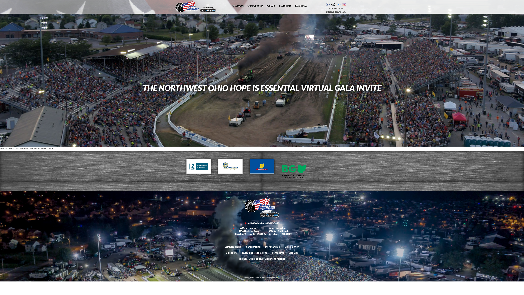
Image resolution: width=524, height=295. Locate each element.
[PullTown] (195, 10)
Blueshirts (285, 5)
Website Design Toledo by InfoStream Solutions (260, 277)
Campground (255, 5)
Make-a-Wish (292, 246)
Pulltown (238, 5)
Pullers (271, 5)
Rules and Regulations (254, 252)
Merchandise (272, 246)
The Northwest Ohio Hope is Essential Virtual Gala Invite (26, 148)
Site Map (293, 252)
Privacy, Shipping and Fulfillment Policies (262, 258)
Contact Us (278, 252)
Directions (232, 252)
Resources (301, 5)
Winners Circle (233, 246)
